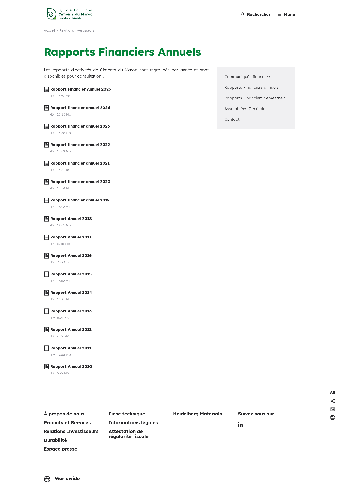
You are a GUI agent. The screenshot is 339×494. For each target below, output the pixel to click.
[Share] (332, 401)
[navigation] (332, 392)
